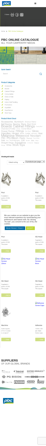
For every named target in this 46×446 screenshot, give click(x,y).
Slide (32, 141)
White (8, 145)
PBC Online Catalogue (15, 31)
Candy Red (39, 126)
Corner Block (26, 129)
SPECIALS (5, 420)
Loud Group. (38, 427)
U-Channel (30, 143)
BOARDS (18, 417)
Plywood (29, 138)
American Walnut (30, 122)
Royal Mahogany (15, 140)
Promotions (8, 105)
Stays (36, 140)
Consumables (9, 94)
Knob (22, 134)
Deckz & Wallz (9, 97)
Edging (7, 99)
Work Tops (8, 113)
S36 (23, 141)
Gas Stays (28, 131)
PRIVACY (5, 423)
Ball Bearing (6, 124)
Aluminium (19, 122)
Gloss (35, 131)
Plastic (22, 138)
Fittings (20, 131)
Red (7, 140)
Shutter (28, 140)
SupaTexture (9, 110)
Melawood (22, 136)
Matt (40, 134)
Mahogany (34, 133)
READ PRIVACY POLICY (15, 228)
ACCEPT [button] (30, 228)
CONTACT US (19, 423)
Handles (6, 134)
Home (3, 31)
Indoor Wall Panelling (11, 102)
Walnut (36, 143)
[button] (35, 3)
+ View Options (7, 207)
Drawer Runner (8, 131)
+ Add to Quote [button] (7, 295)
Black (23, 124)
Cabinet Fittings (10, 91)
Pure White (36, 138)
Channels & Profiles (8, 129)
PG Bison (12, 138)
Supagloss (20, 143)
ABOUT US (30, 417)
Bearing (16, 124)
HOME (4, 417)
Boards (7, 89)
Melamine (8, 136)
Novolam (35, 136)
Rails (3, 141)
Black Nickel (31, 124)
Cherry (18, 129)
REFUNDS (18, 420)
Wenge (3, 145)
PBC (3, 138)
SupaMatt (8, 108)
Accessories (8, 86)
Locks (27, 134)
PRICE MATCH (31, 420)
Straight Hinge (7, 143)
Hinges (15, 134)
